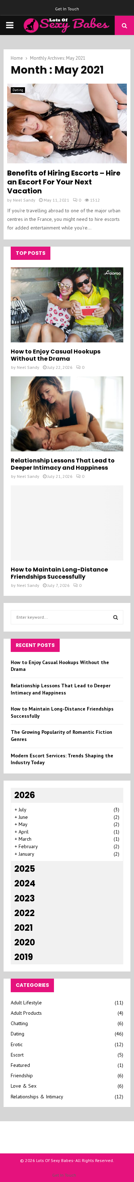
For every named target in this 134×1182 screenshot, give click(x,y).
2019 (23, 957)
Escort (17, 1055)
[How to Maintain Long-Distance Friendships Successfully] (67, 522)
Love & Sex (23, 1086)
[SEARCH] (115, 617)
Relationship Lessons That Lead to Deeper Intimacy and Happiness (63, 464)
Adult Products (26, 1013)
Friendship (22, 1075)
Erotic (17, 1044)
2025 (24, 869)
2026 (24, 795)
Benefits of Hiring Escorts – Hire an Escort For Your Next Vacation (63, 182)
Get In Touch (67, 8)
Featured (20, 1065)
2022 (24, 913)
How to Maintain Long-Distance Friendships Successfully (59, 573)
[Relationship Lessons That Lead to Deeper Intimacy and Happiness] (67, 413)
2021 (23, 928)
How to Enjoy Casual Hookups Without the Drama (55, 355)
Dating (18, 90)
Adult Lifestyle (26, 1002)
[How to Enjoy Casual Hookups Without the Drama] (67, 304)
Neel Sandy (24, 200)
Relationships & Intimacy (37, 1096)
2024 (24, 883)
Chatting (19, 1023)
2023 (24, 898)
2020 (24, 942)
